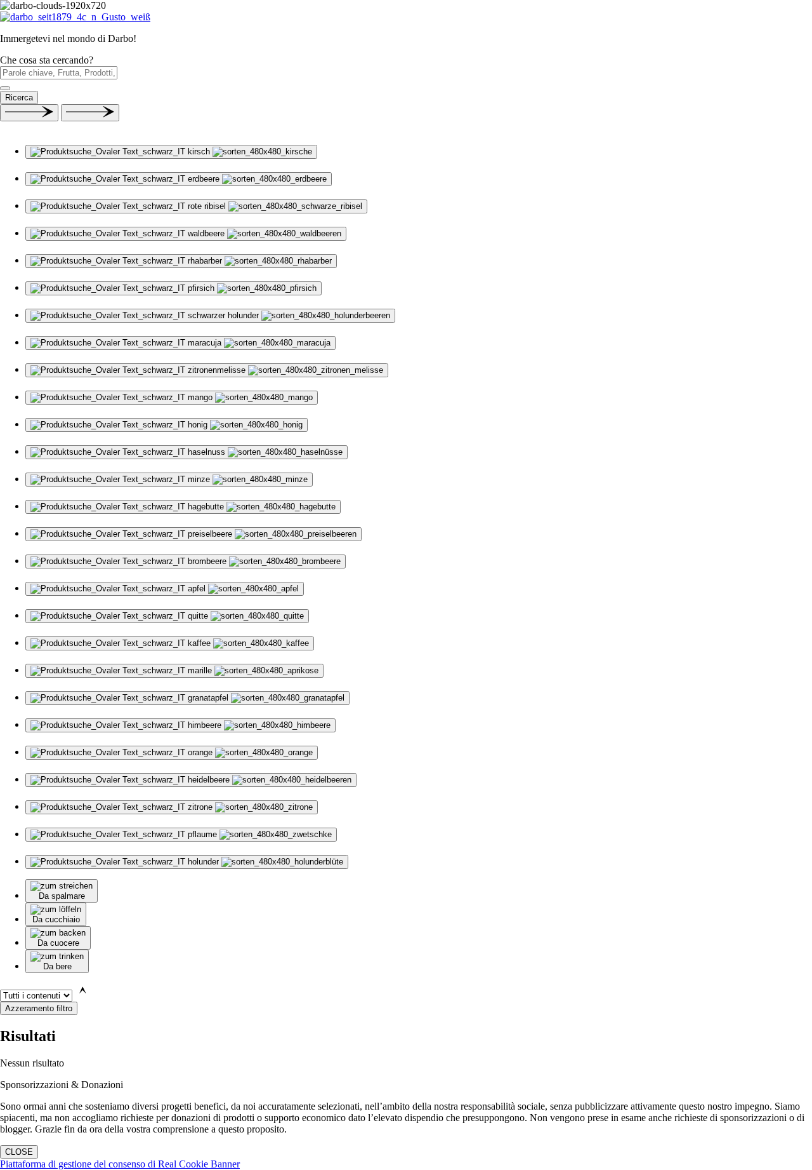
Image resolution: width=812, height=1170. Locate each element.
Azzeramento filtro (38, 1008)
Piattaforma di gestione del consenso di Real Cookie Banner (120, 1164)
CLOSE (19, 1152)
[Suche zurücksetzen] (5, 88)
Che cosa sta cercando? (46, 60)
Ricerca (19, 97)
